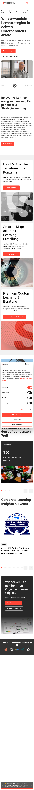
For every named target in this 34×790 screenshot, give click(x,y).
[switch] (29, 392)
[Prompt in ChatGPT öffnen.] (11, 649)
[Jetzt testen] (17, 273)
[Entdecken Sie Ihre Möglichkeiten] (17, 335)
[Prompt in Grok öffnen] (28, 649)
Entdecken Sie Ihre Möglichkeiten (14, 316)
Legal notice (24, 378)
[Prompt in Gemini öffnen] (17, 649)
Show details (25, 410)
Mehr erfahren (7, 143)
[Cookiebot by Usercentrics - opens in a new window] (25, 364)
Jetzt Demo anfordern (13, 603)
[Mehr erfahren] (17, 206)
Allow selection (17, 419)
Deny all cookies (17, 424)
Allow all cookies (17, 415)
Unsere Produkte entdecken (11, 56)
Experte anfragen (8, 51)
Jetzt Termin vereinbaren (14, 608)
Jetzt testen (11, 254)
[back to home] (8, 3)
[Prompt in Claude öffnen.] (5, 649)
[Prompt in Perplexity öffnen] (22, 649)
